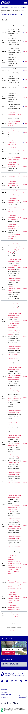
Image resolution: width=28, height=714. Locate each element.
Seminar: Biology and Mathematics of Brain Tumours (14, 332)
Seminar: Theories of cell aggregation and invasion (14, 176)
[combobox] (14, 664)
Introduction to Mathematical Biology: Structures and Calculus (14, 615)
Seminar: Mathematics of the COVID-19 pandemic (14, 123)
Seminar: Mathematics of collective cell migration (14, 236)
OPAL (25, 32)
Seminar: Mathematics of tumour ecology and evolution (14, 209)
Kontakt (3, 687)
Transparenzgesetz (6, 694)
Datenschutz (4, 692)
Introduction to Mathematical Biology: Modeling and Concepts (14, 607)
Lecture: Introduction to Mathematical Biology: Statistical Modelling (14, 315)
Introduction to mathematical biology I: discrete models (14, 131)
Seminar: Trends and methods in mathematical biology (13, 193)
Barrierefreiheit (5, 697)
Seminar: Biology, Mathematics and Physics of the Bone (13, 356)
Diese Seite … (13, 630)
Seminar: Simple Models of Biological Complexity (13, 250)
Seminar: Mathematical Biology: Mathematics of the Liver (14, 398)
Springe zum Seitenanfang (22, 696)
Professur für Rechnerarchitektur (13, 7)
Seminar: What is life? (14, 462)
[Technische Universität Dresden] (5, 2)
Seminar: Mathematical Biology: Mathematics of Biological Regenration (14, 377)
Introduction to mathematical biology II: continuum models (14, 114)
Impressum (4, 689)
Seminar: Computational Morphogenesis (12, 142)
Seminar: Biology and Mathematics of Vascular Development (14, 267)
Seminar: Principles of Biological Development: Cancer (14, 484)
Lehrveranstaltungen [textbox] (10, 664)
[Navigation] (25, 2)
